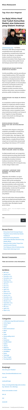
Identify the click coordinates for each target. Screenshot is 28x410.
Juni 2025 (6, 285)
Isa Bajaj (23, 208)
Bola (5, 332)
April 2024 (6, 308)
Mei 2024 (6, 306)
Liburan (6, 345)
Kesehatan (6, 340)
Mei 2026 (6, 272)
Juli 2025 (6, 283)
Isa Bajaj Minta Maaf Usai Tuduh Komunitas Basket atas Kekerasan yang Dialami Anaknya (13, 22)
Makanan (6, 347)
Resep (5, 353)
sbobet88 (4, 402)
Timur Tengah (7, 357)
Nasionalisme (7, 349)
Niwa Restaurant (9, 5)
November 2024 (8, 299)
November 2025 (8, 278)
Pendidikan (7, 351)
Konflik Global (7, 342)
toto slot (4, 377)
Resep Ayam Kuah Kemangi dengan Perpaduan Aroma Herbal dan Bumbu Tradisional (14, 233)
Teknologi (6, 355)
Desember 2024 (8, 297)
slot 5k (4, 394)
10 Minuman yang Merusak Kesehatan (14, 321)
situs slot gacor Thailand (8, 369)
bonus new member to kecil (9, 390)
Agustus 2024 (7, 304)
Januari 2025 (7, 295)
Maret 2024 (7, 310)
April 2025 (6, 289)
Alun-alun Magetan (16, 208)
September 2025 (8, 282)
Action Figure (7, 323)
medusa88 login (6, 381)
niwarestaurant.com (7, 47)
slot (3, 398)
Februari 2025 (7, 293)
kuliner (5, 344)
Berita (9, 208)
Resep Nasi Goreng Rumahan (11, 237)
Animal (5, 325)
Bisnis (5, 330)
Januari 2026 (7, 274)
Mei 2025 (6, 287)
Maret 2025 (7, 291)
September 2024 (8, 302)
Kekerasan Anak (5, 210)
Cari (3, 217)
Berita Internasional (9, 328)
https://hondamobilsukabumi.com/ (11, 373)
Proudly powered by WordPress (17, 407)
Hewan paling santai (9, 336)
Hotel (5, 338)
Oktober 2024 (7, 301)
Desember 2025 (8, 276)
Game (5, 334)
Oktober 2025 (7, 280)
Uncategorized (7, 359)
